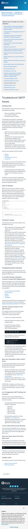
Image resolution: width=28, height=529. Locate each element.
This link (23, 378)
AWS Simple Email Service (11, 157)
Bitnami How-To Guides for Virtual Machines (12, 14)
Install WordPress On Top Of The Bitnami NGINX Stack (13, 44)
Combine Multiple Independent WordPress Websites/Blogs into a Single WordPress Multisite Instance (14, 28)
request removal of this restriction (10, 304)
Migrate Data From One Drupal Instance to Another (13, 53)
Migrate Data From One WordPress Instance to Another (14, 61)
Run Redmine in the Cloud (10, 71)
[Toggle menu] (25, 3)
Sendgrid (7, 156)
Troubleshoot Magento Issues (11, 78)
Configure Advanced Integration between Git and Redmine (14, 32)
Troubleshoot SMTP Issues (8, 15)
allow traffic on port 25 (17, 258)
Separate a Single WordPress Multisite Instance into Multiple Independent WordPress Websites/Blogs (13, 75)
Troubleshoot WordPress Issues (11, 89)
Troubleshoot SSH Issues (9, 85)
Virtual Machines (18, 12)
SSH (10, 173)
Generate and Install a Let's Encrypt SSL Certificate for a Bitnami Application (13, 36)
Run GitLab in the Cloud (9, 68)
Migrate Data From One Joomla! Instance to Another (14, 57)
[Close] (23, 508)
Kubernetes (17, 498)
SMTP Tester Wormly (9, 465)
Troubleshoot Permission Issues (11, 81)
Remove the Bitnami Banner (10, 66)
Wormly (10, 430)
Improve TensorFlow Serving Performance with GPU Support (13, 40)
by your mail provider (14, 418)
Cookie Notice (4, 524)
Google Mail (7, 159)
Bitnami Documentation (6, 12)
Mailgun (6, 154)
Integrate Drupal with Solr (10, 47)
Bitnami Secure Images (6, 498)
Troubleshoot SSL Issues (9, 87)
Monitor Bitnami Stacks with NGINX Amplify (14, 64)
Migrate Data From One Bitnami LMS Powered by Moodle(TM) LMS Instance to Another (14, 50)
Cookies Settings (14, 527)
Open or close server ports (11, 463)
